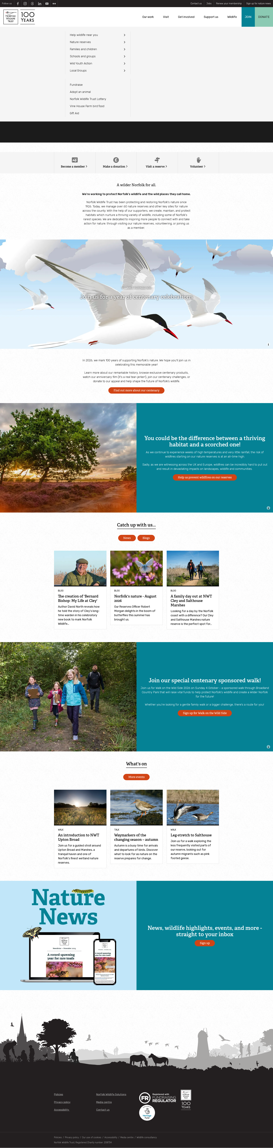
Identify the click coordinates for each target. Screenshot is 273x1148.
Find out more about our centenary (136, 390)
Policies (58, 1094)
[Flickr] (54, 3)
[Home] (19, 17)
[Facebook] (17, 3)
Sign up (205, 943)
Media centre (104, 1102)
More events (136, 777)
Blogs (146, 538)
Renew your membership (229, 3)
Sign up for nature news (258, 3)
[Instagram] (25, 3)
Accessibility (62, 1109)
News (127, 538)
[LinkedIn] (39, 3)
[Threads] (32, 3)
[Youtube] (46, 3)
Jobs (209, 3)
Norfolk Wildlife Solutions (111, 1094)
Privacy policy (62, 1102)
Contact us (196, 3)
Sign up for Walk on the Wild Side (205, 713)
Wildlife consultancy (147, 1137)
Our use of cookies (91, 1137)
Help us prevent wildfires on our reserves (205, 477)
